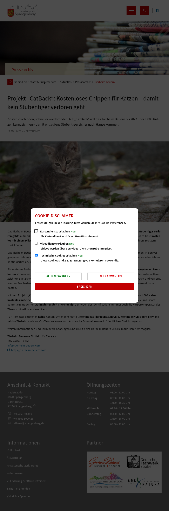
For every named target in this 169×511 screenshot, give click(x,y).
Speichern (84, 286)
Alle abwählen (111, 276)
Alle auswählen (58, 276)
